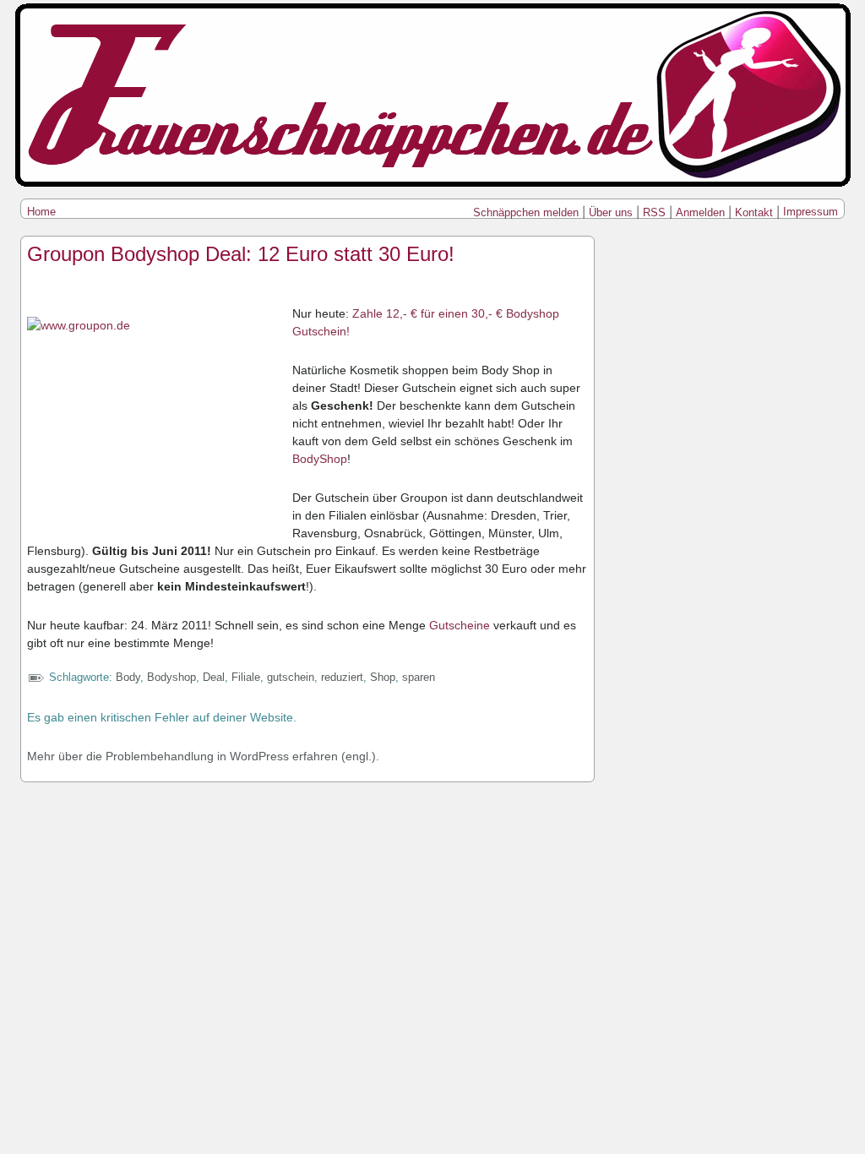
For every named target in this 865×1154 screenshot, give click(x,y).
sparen (418, 677)
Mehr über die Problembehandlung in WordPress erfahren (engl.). (203, 756)
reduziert (342, 677)
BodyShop (319, 458)
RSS (654, 212)
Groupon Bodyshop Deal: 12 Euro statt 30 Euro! (240, 253)
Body (128, 677)
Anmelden (700, 212)
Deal (214, 677)
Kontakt (754, 212)
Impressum (810, 211)
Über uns (611, 212)
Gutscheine (461, 625)
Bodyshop (171, 677)
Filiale (245, 677)
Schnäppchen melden (526, 212)
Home (41, 211)
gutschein (290, 677)
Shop (382, 677)
